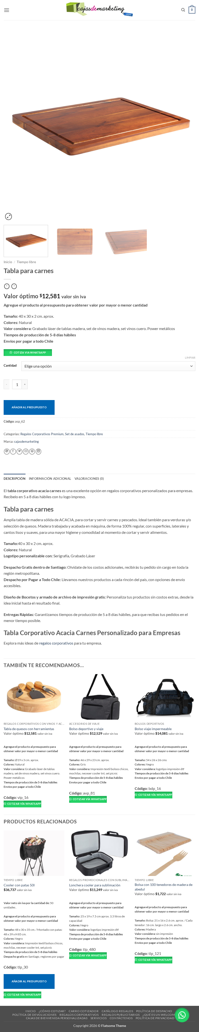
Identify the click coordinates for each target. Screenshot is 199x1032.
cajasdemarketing (26, 441)
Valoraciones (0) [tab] (89, 479)
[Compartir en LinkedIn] (38, 452)
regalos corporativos (56, 643)
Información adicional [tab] (50, 479)
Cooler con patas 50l (19, 885)
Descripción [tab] (14, 479)
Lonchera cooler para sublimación (94, 885)
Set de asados (74, 434)
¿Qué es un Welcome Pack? (165, 1014)
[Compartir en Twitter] (19, 452)
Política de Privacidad (155, 1018)
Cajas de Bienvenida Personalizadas (57, 1018)
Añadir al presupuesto (29, 407)
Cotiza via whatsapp (30, 352)
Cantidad (10, 365)
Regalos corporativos (79, 1014)
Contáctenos (121, 1018)
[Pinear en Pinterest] (32, 452)
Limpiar (190, 357)
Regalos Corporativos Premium (42, 434)
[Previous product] (14, 286)
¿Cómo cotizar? (52, 1011)
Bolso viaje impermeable (153, 729)
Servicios (99, 1018)
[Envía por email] (26, 452)
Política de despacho (154, 1011)
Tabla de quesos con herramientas (29, 729)
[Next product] (6, 286)
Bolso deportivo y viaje (86, 729)
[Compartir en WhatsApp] (7, 452)
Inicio (8, 262)
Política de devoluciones (34, 1014)
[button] (6, 10)
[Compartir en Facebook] (13, 452)
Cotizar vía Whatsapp (24, 803)
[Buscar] (183, 10)
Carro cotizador (84, 1011)
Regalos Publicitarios (121, 1014)
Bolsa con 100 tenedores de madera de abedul (163, 886)
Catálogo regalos (117, 1011)
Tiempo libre (26, 262)
